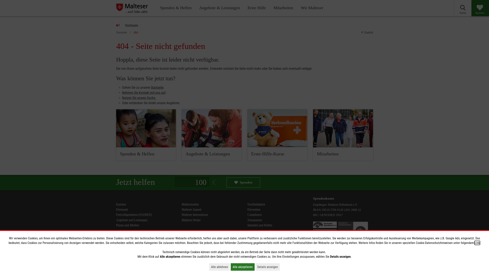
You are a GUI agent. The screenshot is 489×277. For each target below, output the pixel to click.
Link (477, 243)
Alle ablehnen (220, 267)
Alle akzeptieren (244, 267)
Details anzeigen (268, 267)
